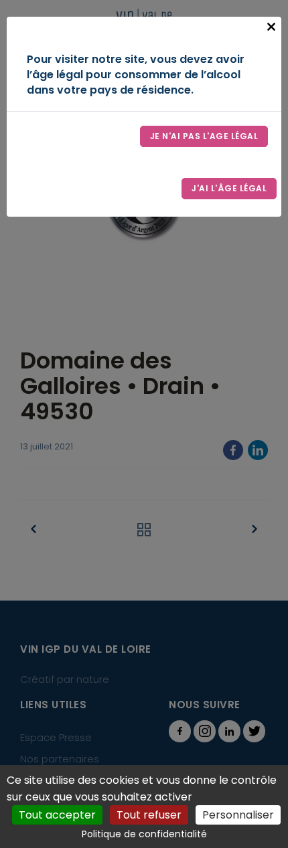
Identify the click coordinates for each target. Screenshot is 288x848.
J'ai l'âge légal (229, 188)
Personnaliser (238, 815)
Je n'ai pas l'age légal (204, 136)
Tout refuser (149, 815)
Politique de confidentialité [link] (144, 834)
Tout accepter (57, 815)
